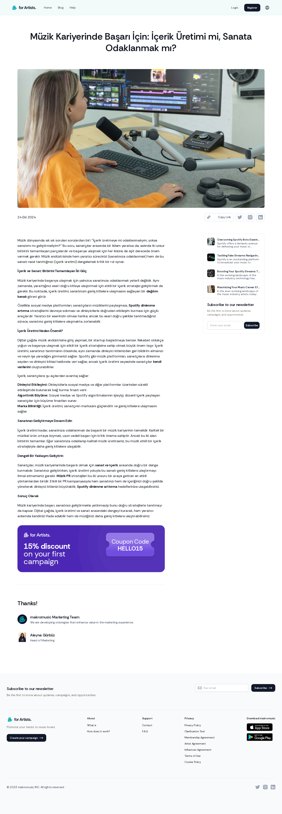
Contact (147, 725)
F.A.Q (145, 731)
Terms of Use (193, 756)
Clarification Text (195, 731)
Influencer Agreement (198, 749)
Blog (61, 8)
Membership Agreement (200, 737)
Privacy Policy (193, 725)
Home (48, 8)
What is (91, 725)
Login (234, 7)
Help (73, 8)
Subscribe (252, 325)
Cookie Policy (193, 762)
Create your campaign (24, 738)
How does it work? (98, 731)
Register (252, 7)
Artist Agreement (195, 743)
